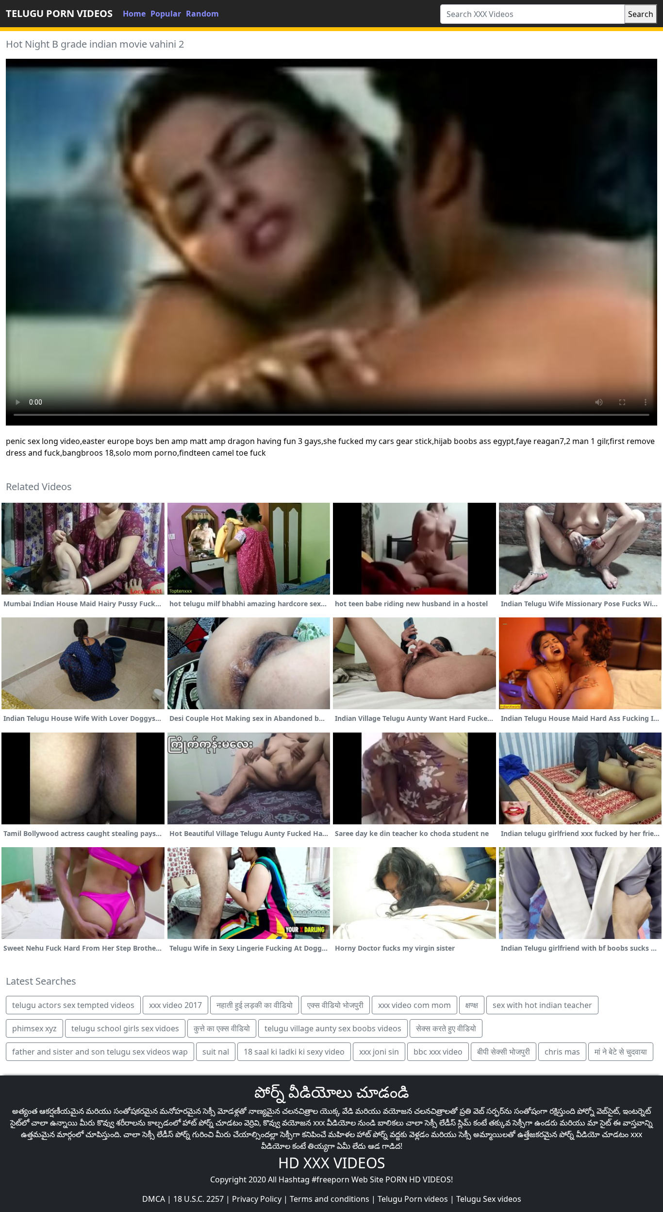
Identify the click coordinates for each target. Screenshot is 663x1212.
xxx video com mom (414, 1005)
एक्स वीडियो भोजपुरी (335, 1005)
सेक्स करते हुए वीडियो (446, 1028)
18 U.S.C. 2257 (198, 1199)
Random (202, 13)
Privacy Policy (257, 1199)
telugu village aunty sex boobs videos (333, 1028)
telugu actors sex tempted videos (73, 1005)
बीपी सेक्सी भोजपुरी (503, 1051)
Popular (165, 13)
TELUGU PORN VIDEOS (59, 13)
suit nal (215, 1051)
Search (640, 14)
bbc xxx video (438, 1051)
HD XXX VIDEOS (331, 1163)
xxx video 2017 (175, 1005)
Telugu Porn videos (413, 1199)
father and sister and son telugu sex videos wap (100, 1051)
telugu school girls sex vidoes (125, 1028)
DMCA (153, 1199)
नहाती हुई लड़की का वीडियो (254, 1005)
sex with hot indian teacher (542, 1005)
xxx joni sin (379, 1051)
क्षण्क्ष (471, 1005)
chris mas (562, 1051)
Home (134, 13)
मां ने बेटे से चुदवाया (621, 1051)
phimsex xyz (34, 1028)
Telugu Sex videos (488, 1199)
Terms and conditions (329, 1199)
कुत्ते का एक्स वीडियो (222, 1028)
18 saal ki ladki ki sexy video (294, 1051)
